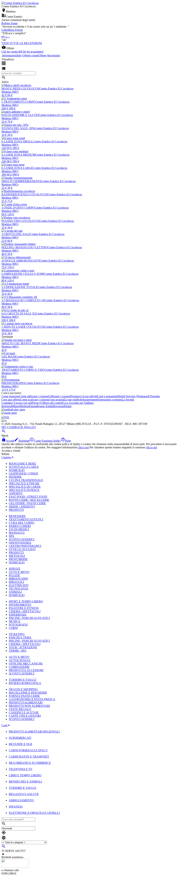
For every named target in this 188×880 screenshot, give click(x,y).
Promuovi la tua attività (83, 396)
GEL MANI (8, 356)
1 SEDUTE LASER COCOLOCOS (23, 326)
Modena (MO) (9, 91)
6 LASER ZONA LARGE (17, 167)
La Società (128, 399)
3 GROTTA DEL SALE (15, 234)
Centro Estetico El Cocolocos (56, 88)
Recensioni (53, 55)
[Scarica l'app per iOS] (9, 412)
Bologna (6, 406)
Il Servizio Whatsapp (136, 396)
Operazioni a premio (110, 399)
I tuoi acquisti (56, 399)
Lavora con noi (23, 402)
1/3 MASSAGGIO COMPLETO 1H (23, 300)
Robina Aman (9, 23)
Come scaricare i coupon (34, 399)
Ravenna (58, 406)
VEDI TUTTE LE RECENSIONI (21, 43)
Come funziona (10, 396)
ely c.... (5, 36)
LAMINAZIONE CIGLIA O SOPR (22, 273)
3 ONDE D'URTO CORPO (18, 207)
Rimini (67, 406)
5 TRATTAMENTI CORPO (18, 101)
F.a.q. (65, 402)
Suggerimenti (90, 399)
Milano (15, 406)
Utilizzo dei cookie (51, 402)
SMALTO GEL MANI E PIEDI (20, 343)
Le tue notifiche (73, 399)
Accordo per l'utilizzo (81, 402)
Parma (33, 406)
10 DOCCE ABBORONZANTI (20, 260)
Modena (24, 406)
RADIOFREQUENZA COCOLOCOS (24, 194)
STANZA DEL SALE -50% (18, 128)
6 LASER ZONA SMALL (17, 141)
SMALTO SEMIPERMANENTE (21, 181)
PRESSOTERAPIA (13, 383)
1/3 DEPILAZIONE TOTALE (19, 287)
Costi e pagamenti (107, 396)
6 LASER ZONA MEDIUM (18, 154)
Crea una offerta (10, 399)
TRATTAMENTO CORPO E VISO (23, 369)
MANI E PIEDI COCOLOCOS (20, 88)
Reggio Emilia (45, 406)
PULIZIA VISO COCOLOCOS (20, 220)
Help (121, 396)
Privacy (36, 402)
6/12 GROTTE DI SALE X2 (18, 313)
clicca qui (83, 447)
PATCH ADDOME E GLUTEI (20, 115)
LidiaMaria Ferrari (12, 29)
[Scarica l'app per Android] (13, 409)
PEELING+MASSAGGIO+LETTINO (24, 247)
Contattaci (7, 402)
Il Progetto (154, 396)
